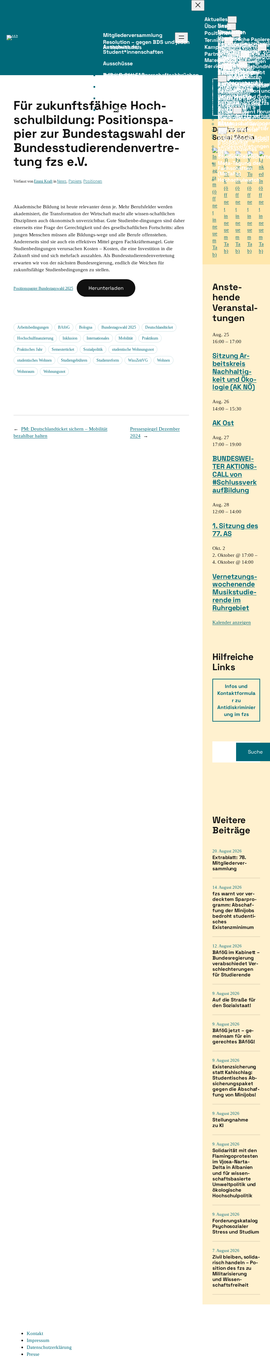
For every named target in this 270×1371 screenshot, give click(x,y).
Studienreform (107, 360)
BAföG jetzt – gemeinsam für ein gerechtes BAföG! (233, 1036)
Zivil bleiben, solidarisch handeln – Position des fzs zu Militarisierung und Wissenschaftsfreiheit (236, 1271)
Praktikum (150, 338)
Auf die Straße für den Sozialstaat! (234, 1002)
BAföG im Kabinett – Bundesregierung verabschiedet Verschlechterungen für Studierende (236, 963)
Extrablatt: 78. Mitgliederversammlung (229, 862)
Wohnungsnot (54, 371)
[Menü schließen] (197, 5)
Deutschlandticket (159, 327)
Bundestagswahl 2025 (118, 327)
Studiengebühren (74, 360)
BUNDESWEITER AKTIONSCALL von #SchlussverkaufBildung (234, 474)
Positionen (92, 181)
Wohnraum (25, 371)
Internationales (98, 338)
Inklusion (70, 338)
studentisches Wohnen (34, 360)
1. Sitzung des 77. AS (235, 529)
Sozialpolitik (93, 349)
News (62, 181)
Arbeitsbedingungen (33, 327)
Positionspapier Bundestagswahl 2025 (43, 288)
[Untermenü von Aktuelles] (232, 19)
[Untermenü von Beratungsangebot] (222, 78)
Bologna (85, 327)
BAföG (64, 327)
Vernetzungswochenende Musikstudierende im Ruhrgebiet (234, 592)
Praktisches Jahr (29, 349)
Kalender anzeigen (231, 622)
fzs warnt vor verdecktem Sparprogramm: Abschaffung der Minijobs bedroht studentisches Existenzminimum (234, 910)
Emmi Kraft (43, 181)
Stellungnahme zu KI (230, 1122)
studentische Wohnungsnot (133, 349)
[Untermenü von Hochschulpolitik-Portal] (237, 110)
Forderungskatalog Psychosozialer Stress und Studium (235, 1226)
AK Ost (223, 422)
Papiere (74, 181)
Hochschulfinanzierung (35, 338)
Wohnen (163, 360)
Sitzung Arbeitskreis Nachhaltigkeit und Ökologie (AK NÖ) (234, 371)
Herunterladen (106, 288)
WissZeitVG (138, 360)
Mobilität (126, 338)
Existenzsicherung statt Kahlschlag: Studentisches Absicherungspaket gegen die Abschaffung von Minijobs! (236, 1080)
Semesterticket (63, 349)
